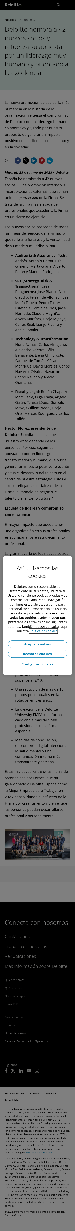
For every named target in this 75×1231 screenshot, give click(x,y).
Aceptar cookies (37, 644)
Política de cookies (43, 631)
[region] (37, 615)
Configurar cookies (37, 664)
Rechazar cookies (37, 654)
